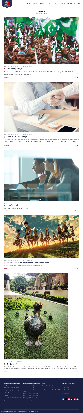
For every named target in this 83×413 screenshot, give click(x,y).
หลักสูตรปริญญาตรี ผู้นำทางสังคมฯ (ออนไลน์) (31, 387)
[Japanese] (7, 411)
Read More (6, 77)
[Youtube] (74, 399)
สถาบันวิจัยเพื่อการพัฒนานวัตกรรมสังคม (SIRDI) (51, 389)
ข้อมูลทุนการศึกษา (65, 393)
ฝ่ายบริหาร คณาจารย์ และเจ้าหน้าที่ (48, 387)
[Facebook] (63, 399)
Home (37, 13)
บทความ (24, 66)
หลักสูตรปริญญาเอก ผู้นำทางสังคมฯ (29, 400)
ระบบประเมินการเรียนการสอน (67, 389)
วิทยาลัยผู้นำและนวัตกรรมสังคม (48, 385)
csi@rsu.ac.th (6, 402)
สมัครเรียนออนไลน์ (65, 387)
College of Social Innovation (10, 66)
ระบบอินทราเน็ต (65, 391)
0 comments (29, 66)
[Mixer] (71, 399)
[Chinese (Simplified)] (3, 411)
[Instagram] (69, 399)
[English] (5, 411)
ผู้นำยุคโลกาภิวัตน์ (12, 205)
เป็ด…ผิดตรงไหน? (12, 364)
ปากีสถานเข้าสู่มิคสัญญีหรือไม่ (16, 69)
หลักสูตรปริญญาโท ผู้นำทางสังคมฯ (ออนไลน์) (31, 395)
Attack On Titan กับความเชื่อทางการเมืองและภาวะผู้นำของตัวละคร (28, 263)
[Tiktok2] (66, 399)
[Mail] (77, 399)
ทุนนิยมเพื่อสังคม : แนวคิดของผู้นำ (17, 137)
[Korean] (8, 411)
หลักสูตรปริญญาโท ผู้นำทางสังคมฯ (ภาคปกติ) (31, 393)
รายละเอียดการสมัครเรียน (66, 385)
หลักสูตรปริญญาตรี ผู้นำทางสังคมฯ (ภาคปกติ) (31, 385)
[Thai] (10, 411)
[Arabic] (2, 411)
